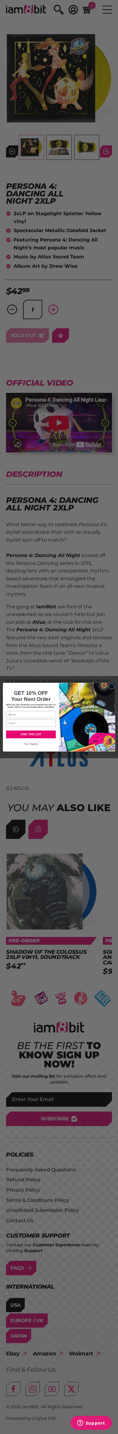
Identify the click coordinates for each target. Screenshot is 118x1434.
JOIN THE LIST (31, 734)
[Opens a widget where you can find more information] (91, 1423)
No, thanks (31, 744)
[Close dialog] (111, 686)
